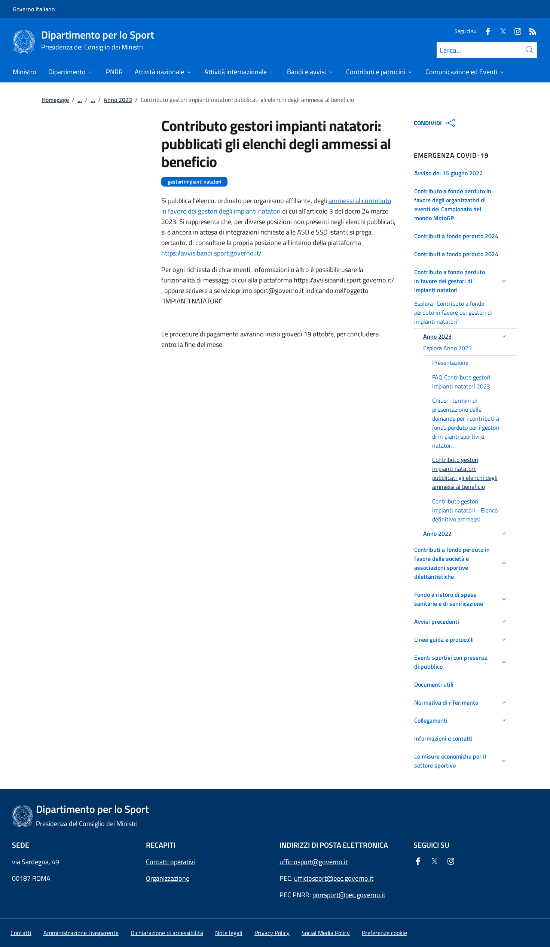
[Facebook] (484, 31)
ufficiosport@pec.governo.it (333, 878)
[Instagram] (514, 31)
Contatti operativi (170, 862)
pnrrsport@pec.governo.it (348, 895)
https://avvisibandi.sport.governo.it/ (211, 253)
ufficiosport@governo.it (313, 862)
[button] (461, 173)
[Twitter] (499, 31)
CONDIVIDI (428, 122)
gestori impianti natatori (194, 182)
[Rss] (529, 31)
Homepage (55, 99)
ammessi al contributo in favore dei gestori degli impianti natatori (276, 206)
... (79, 99)
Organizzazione (167, 878)
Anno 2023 (118, 99)
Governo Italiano (34, 8)
